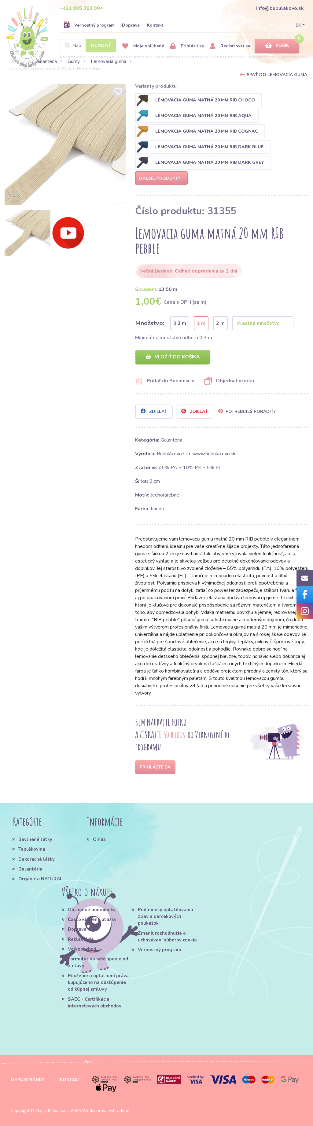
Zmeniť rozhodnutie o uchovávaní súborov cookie (167, 936)
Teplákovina (31, 849)
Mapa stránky (27, 1080)
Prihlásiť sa (191, 46)
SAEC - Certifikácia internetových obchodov (94, 1002)
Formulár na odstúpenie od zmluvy (98, 962)
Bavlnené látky (35, 839)
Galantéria (46, 61)
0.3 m (179, 323)
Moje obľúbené (148, 46)
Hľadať (101, 45)
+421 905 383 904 (81, 8)
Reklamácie (81, 939)
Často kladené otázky (92, 919)
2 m (220, 323)
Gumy (74, 61)
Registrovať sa (234, 46)
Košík (282, 45)
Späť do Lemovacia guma (277, 75)
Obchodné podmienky (92, 910)
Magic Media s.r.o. (52, 1110)
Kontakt (155, 25)
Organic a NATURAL (40, 879)
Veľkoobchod (82, 949)
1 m (201, 323)
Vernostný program (94, 25)
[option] (65, 144)
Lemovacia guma (108, 61)
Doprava (131, 25)
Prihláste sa (155, 767)
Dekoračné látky (36, 859)
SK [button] (298, 25)
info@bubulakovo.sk (280, 8)
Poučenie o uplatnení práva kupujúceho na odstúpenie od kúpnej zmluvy (98, 982)
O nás (99, 839)
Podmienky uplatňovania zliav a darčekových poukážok (165, 916)
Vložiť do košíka (176, 357)
